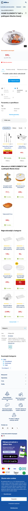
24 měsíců (10, 335)
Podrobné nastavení (14, 503)
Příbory (8, 160)
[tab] (3, 69)
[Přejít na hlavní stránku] (5, 2)
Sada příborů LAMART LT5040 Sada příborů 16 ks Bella (22, 147)
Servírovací (8, 363)
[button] (14, 375)
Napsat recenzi (15, 80)
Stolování (18, 6)
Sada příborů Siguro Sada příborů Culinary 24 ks (8, 147)
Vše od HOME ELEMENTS (7, 10)
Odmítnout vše (14, 508)
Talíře (24, 6)
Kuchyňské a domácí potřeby (7, 6)
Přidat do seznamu (7, 62)
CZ (4, 435)
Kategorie (4, 328)
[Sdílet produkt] (26, 13)
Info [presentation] (3, 69)
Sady (6, 365)
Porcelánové (8, 361)
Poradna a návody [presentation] (10, 69)
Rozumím (14, 499)
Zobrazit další (12, 322)
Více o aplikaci (7, 451)
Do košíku (8, 197)
